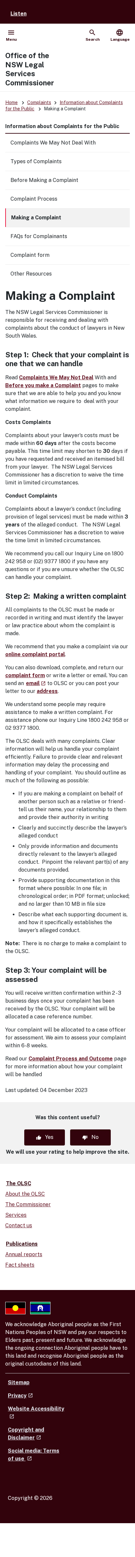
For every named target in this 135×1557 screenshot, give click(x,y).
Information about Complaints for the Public (62, 126)
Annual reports (23, 1254)
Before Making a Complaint (44, 180)
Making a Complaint (36, 217)
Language (120, 35)
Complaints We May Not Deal (56, 377)
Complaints (39, 102)
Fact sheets (19, 1265)
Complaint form (29, 255)
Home (11, 102)
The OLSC (18, 1183)
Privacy (20, 1395)
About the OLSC (25, 1194)
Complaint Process (33, 199)
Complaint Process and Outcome (71, 1059)
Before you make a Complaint (43, 385)
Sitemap (18, 1382)
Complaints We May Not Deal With (53, 143)
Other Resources (31, 274)
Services (16, 1215)
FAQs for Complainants (38, 236)
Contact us (18, 1225)
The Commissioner (28, 1204)
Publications (22, 1244)
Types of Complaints (36, 161)
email (36, 683)
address (47, 691)
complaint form (25, 675)
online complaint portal (35, 654)
